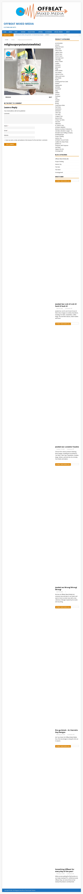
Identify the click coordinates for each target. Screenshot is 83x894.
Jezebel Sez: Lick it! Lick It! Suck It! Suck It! (66, 305)
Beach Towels (59, 61)
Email (5, 130)
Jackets (57, 101)
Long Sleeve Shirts (60, 105)
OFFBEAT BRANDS (60, 127)
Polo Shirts (58, 107)
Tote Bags (58, 59)
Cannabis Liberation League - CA (63, 131)
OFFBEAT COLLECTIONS (61, 140)
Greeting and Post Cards (61, 81)
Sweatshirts (58, 109)
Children (57, 92)
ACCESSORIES (59, 43)
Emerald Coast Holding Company (64, 132)
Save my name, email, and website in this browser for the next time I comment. (26, 140)
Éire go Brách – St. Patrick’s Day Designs (66, 731)
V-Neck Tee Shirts (60, 120)
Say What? (58, 147)
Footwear (57, 96)
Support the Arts (59, 149)
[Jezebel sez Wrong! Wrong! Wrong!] (67, 524)
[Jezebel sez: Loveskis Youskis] (67, 384)
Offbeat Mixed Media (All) (61, 159)
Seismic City (58, 138)
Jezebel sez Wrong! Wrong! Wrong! (66, 588)
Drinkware (58, 65)
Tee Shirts (57, 114)
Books (57, 79)
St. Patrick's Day (59, 125)
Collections (31, 32)
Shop (16, 32)
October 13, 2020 (60, 449)
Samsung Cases (59, 58)
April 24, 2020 (59, 592)
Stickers (57, 83)
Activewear (58, 89)
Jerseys (57, 103)
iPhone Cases (58, 56)
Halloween (58, 123)
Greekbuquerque (59, 134)
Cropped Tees (59, 116)
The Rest (57, 167)
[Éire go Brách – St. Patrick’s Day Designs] (67, 667)
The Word (57, 169)
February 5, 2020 (60, 873)
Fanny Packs (58, 50)
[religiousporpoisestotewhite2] (28, 94)
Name (6, 126)
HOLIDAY (57, 121)
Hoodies (57, 100)
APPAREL (57, 87)
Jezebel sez (58, 143)
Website (6, 135)
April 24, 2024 (59, 308)
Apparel (40, 32)
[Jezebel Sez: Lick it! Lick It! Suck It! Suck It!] (67, 241)
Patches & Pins (59, 74)
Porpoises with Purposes (61, 145)
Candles (57, 63)
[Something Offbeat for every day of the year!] (67, 806)
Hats (56, 98)
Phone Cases (58, 54)
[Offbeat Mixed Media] (41, 19)
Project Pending (59, 136)
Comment (6, 113)
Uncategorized (59, 151)
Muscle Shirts (58, 118)
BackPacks (58, 48)
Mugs (56, 69)
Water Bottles (58, 70)
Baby (56, 90)
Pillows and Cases (60, 76)
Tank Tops (58, 112)
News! (10, 32)
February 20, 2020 (60, 734)
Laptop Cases (58, 52)
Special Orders (58, 32)
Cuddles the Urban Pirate (61, 142)
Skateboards (58, 85)
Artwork (57, 45)
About (68, 32)
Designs (23, 32)
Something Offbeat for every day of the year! (64, 870)
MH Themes (32, 890)
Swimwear (58, 111)
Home (4, 32)
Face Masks (58, 72)
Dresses (57, 94)
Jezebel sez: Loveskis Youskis (67, 447)
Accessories (48, 32)
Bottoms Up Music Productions (63, 129)
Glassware (58, 67)
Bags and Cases (59, 47)
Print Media (58, 78)
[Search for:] (71, 35)
